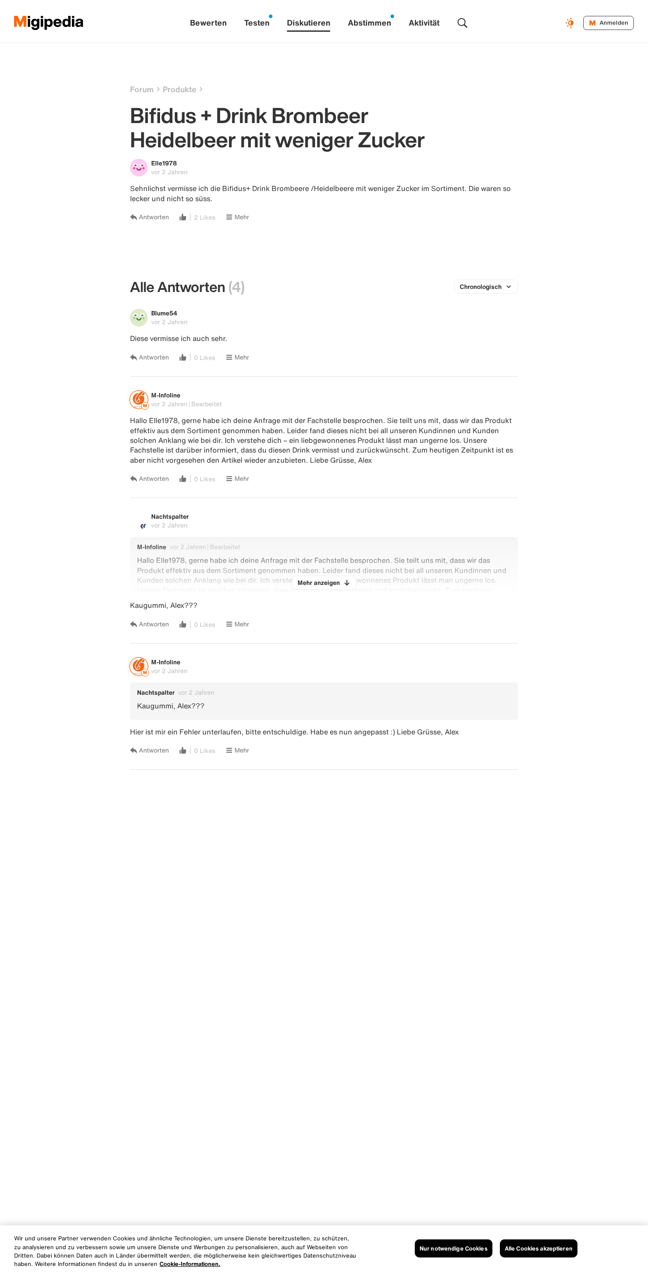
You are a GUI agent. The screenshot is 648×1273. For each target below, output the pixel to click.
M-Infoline (165, 395)
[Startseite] (49, 23)
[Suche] (462, 23)
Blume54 (164, 313)
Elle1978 (164, 163)
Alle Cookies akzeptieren (539, 1248)
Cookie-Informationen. (190, 1264)
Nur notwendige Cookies (454, 1248)
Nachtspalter (170, 516)
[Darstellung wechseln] (571, 23)
